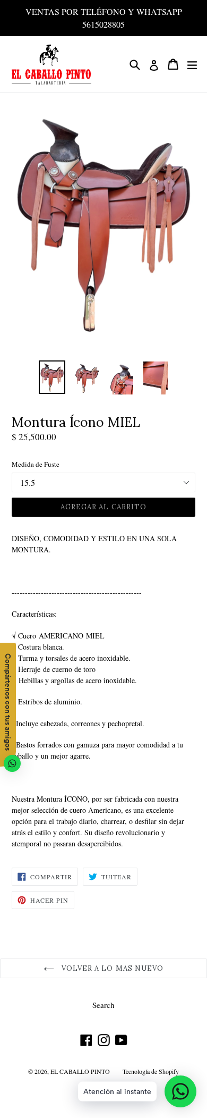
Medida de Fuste (35, 464)
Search (103, 1004)
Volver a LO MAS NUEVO (111, 968)
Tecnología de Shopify (151, 1071)
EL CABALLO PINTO (80, 1071)
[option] (51, 377)
